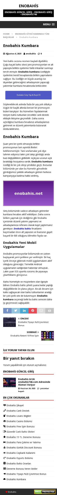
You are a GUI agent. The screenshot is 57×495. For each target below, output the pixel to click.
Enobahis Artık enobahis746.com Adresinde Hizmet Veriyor (34, 382)
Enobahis (11, 492)
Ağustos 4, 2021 (14, 53)
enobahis (31, 53)
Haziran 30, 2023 (27, 388)
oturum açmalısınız (36, 364)
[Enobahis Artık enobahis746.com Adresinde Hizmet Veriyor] (9, 382)
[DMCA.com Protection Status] (44, 492)
